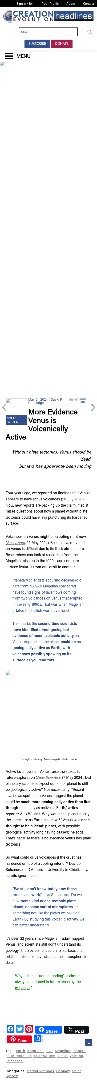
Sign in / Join (25, 4)
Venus (62, 1056)
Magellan (62, 1051)
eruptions (35, 1051)
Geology (63, 1071)
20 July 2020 (72, 499)
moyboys (22, 988)
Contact (88, 4)
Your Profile (50, 4)
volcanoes (14, 1061)
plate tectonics (18, 1056)
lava (49, 1051)
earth (20, 1051)
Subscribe (37, 44)
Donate (62, 44)
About (70, 4)
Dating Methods (40, 1071)
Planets (79, 1051)
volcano (76, 1056)
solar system (44, 1056)
